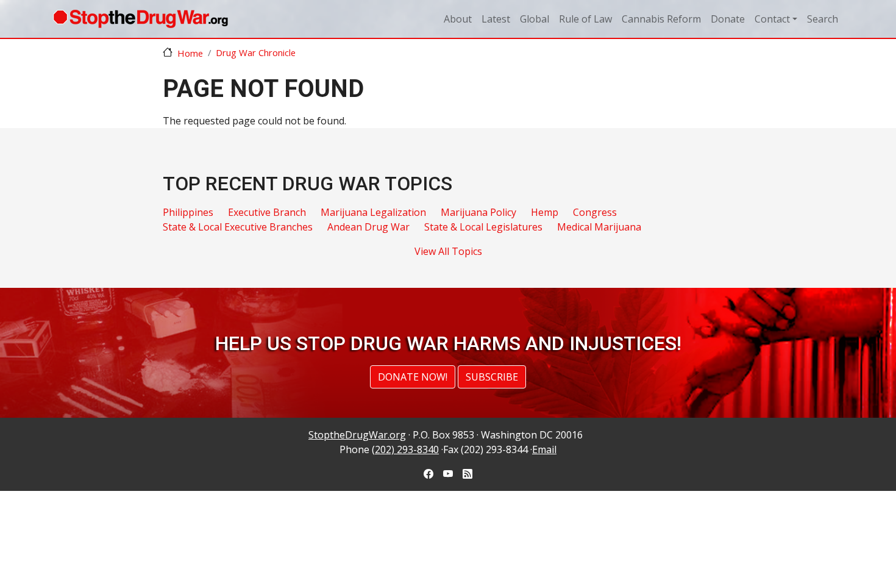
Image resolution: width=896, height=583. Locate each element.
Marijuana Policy (478, 212)
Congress (595, 212)
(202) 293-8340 (405, 449)
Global (534, 19)
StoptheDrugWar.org (357, 435)
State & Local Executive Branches (238, 227)
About (458, 19)
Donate (728, 19)
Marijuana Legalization (373, 212)
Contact (772, 19)
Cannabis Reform (661, 19)
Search (822, 19)
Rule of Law (585, 19)
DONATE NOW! (412, 377)
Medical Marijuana (599, 227)
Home (190, 53)
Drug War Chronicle (256, 52)
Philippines (188, 212)
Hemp (544, 212)
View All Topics (448, 251)
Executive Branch (267, 212)
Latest (496, 19)
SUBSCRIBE (492, 377)
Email (544, 449)
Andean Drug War (368, 227)
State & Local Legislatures (483, 227)
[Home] (140, 19)
